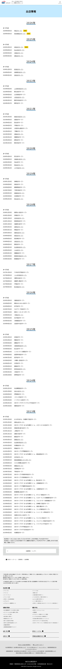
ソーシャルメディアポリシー (31, 649)
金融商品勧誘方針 (9, 651)
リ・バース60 (35, 590)
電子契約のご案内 (7, 616)
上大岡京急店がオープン (20, 88)
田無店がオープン (18, 134)
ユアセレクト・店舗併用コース (10, 603)
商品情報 (5, 588)
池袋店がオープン (18, 53)
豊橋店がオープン (18, 439)
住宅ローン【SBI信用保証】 (9, 599)
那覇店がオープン (18, 466)
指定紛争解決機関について (50, 651)
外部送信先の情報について (40, 653)
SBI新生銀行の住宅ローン (38, 595)
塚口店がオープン (18, 199)
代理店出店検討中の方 (38, 636)
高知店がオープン (18, 47)
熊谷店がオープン (18, 165)
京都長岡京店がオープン (20, 346)
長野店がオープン (18, 227)
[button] (60, 3)
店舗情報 (35, 612)
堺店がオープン (18, 31)
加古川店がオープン (19, 391)
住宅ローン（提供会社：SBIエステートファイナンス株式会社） (45, 603)
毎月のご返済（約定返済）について (10, 622)
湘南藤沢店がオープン (20, 72)
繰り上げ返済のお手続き (9, 620)
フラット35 (6, 590)
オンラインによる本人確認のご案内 (11, 612)
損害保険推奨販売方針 (52, 647)
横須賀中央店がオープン (20, 256)
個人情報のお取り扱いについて (20, 647)
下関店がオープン (18, 315)
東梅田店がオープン (19, 193)
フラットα (6, 592)
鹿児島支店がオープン (20, 369)
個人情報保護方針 (9, 647)
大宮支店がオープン (19, 97)
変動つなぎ (35, 592)
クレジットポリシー (43, 647)
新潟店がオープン (18, 69)
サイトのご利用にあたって (32, 647)
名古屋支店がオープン (20, 247)
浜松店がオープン (18, 241)
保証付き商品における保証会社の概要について (25, 653)
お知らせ (5, 636)
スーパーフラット (7, 595)
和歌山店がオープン (19, 422)
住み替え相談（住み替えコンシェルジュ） (41, 618)
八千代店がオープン (19, 168)
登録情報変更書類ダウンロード (10, 627)
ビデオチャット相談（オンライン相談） (40, 614)
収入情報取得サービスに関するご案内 (11, 610)
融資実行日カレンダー (8, 618)
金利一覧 (5, 631)
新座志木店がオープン (20, 116)
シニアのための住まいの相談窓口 (39, 616)
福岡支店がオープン (19, 232)
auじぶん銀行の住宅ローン (38, 599)
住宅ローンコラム (36, 631)
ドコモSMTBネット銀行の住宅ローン (40, 597)
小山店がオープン (18, 250)
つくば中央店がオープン (20, 275)
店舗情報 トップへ (31, 551)
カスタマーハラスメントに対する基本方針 (35, 651)
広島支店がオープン (19, 218)
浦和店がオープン (18, 56)
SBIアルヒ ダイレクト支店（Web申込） (40, 620)
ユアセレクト (6, 601)
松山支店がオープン (19, 50)
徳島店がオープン (18, 235)
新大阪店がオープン (19, 287)
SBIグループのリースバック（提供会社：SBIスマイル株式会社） (45, 622)
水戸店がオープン (18, 457)
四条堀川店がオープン (20, 159)
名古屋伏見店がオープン (20, 442)
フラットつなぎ (7, 597)
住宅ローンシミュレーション (39, 610)
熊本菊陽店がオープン (20, 33)
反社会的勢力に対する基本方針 (20, 651)
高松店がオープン (18, 75)
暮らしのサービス (37, 645)
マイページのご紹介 (8, 614)
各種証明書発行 (7, 625)
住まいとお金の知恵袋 (24, 645)
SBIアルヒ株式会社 (30, 661)
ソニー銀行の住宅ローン (38, 601)
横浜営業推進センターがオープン (22, 460)
